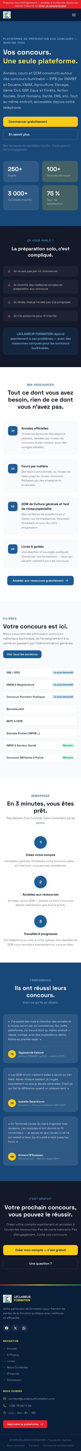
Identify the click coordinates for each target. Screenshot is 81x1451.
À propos (34, 1445)
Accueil (12, 1348)
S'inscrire (13, 1373)
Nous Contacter (17, 1367)
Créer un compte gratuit (52, 5)
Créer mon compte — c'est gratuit (40, 1250)
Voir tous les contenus (22, 654)
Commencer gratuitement (28, 122)
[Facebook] (6, 1328)
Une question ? (40, 1263)
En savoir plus (19, 134)
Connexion (14, 1380)
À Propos (13, 1355)
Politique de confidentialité (58, 1445)
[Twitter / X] (15, 1328)
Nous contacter (16, 1445)
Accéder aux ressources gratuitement (38, 580)
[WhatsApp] (24, 1328)
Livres (11, 1361)
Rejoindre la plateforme (23, 1424)
